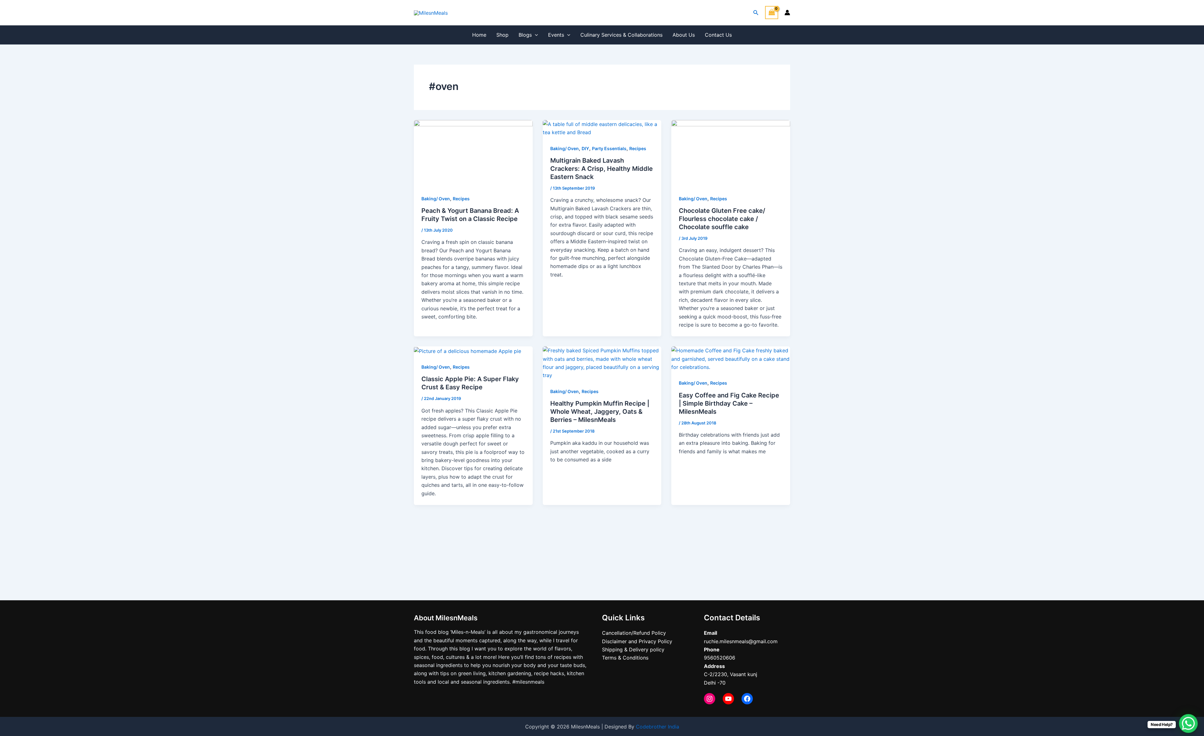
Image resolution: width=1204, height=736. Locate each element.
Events (556, 35)
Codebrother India (657, 726)
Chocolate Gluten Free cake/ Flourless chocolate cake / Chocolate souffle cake (722, 219)
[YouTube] (728, 698)
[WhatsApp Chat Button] (1188, 723)
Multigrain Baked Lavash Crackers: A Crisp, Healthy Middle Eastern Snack (601, 169)
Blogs (525, 35)
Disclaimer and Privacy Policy (637, 641)
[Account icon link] (787, 12)
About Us (684, 35)
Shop (502, 35)
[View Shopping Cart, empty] (771, 12)
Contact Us (718, 35)
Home (479, 35)
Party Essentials (609, 148)
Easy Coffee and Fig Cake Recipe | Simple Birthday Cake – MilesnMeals (729, 403)
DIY (585, 148)
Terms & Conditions (625, 658)
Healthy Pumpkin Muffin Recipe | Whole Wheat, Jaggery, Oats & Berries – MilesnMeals (599, 411)
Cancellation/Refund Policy (634, 633)
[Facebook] (747, 698)
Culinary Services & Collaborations (621, 35)
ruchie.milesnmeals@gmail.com (741, 641)
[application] (535, 34)
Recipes (461, 198)
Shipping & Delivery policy (633, 649)
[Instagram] (709, 698)
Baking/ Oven (435, 198)
